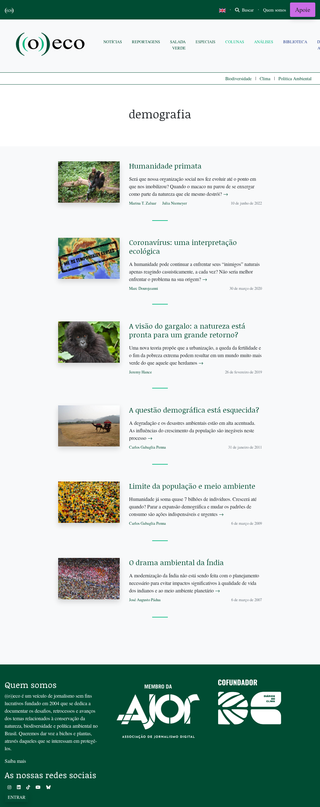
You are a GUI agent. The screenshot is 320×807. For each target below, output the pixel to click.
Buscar (247, 10)
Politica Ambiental (295, 78)
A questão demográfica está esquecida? (194, 410)
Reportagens (146, 41)
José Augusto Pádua (145, 599)
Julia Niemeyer (174, 203)
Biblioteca (295, 41)
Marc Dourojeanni (143, 288)
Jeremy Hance (140, 372)
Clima (265, 78)
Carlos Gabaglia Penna (147, 447)
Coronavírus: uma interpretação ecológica (183, 246)
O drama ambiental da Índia (176, 562)
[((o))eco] (51, 45)
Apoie (302, 9)
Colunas (234, 41)
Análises (263, 41)
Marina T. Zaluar (142, 203)
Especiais (205, 41)
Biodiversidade (238, 78)
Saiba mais (15, 761)
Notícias (112, 41)
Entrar (16, 797)
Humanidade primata (165, 166)
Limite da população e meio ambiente (192, 486)
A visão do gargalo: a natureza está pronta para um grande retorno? (187, 330)
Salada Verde (178, 44)
